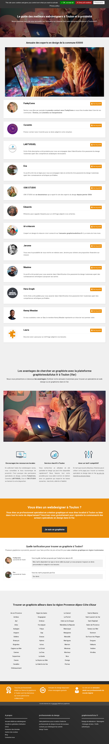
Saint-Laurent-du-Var (93, 617)
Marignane (67, 633)
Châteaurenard (16, 668)
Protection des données (12, 729)
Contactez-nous (10, 737)
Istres (42, 644)
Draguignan (42, 617)
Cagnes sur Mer (16, 648)
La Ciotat (42, 648)
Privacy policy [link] (54, 6)
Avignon (16, 633)
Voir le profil (97, 104)
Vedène (92, 648)
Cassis (16, 660)
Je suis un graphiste (54, 529)
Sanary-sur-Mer (92, 629)
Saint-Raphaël (93, 621)
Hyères (41, 640)
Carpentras (16, 656)
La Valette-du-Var (42, 664)
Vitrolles (93, 652)
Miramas (67, 648)
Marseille (67, 637)
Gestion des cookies (11, 732)
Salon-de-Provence (92, 625)
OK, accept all (67, 3)
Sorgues (93, 640)
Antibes (16, 617)
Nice (67, 656)
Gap (41, 633)
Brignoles (16, 644)
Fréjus (42, 629)
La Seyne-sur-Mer (42, 660)
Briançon (16, 640)
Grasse (41, 637)
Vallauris (93, 644)
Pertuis (67, 664)
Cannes (16, 652)
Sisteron (93, 633)
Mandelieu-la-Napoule (67, 625)
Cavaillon (16, 664)
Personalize (98, 3)
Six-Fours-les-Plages (93, 637)
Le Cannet (67, 613)
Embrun (41, 621)
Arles (16, 625)
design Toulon (43, 729)
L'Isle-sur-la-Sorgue (67, 621)
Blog (6, 735)
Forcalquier (42, 625)
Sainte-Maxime (93, 613)
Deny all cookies (84, 3)
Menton (67, 644)
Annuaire (7, 721)
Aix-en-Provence (16, 613)
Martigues (67, 640)
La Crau (41, 652)
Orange (67, 660)
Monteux (67, 652)
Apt (16, 621)
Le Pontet (67, 617)
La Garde (42, 656)
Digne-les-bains (41, 613)
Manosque (67, 629)
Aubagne (16, 629)
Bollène (16, 637)
